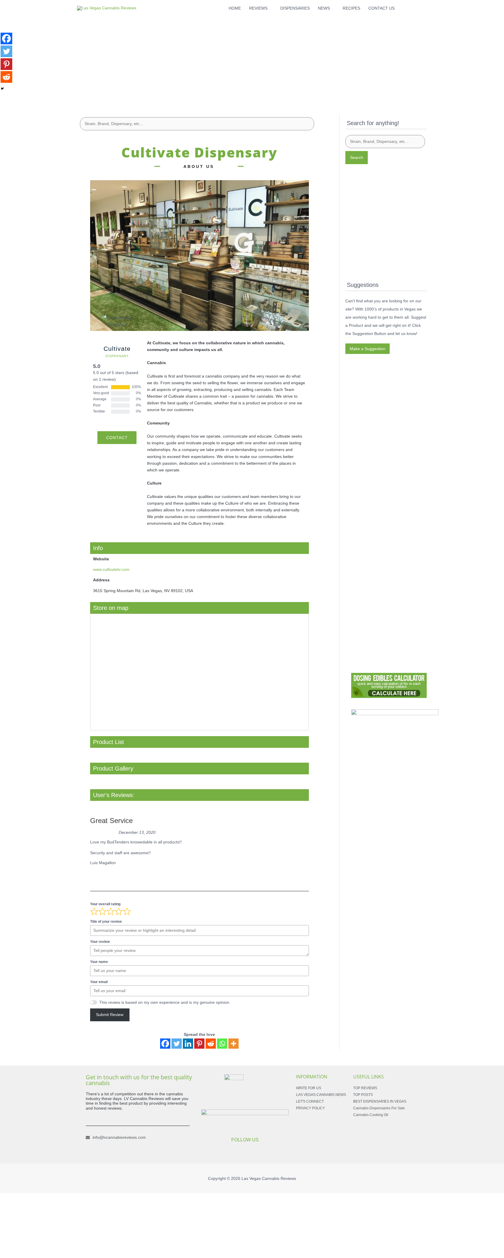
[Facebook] (165, 1043)
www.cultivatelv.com (111, 569)
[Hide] (2, 88)
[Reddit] (211, 1043)
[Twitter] (177, 1043)
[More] (233, 1043)
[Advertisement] (252, 57)
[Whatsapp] (222, 1043)
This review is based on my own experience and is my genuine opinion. (164, 1002)
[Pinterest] (199, 1043)
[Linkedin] (188, 1043)
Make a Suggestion (367, 348)
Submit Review (109, 1014)
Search (356, 157)
